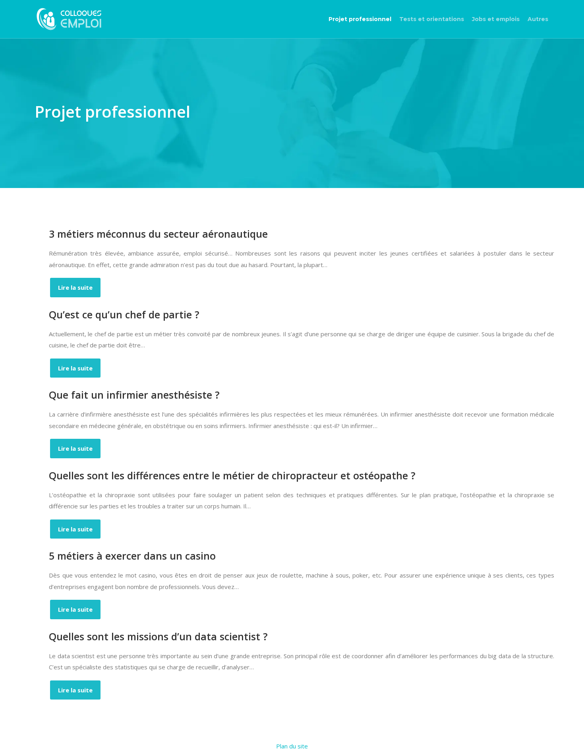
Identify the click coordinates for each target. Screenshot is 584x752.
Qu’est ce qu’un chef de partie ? (124, 314)
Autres (538, 19)
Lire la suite (75, 287)
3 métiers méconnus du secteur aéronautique (158, 233)
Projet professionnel (360, 19)
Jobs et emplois (496, 19)
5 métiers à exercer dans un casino (132, 555)
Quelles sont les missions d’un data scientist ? (158, 636)
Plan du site (292, 746)
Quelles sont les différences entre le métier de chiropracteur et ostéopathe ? (232, 475)
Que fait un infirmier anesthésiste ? (134, 394)
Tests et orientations (431, 19)
